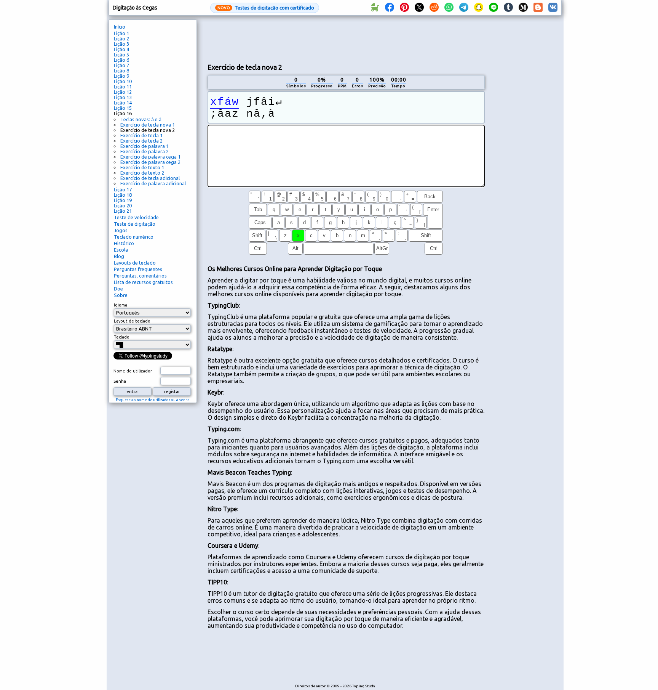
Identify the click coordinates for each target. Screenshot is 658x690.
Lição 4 (121, 49)
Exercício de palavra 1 (144, 146)
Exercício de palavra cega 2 (150, 162)
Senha (119, 381)
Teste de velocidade (136, 217)
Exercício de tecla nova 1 (147, 124)
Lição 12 (123, 92)
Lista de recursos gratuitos (143, 282)
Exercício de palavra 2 (144, 151)
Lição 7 (121, 65)
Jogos (121, 230)
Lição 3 (121, 44)
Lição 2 (121, 38)
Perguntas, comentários (140, 275)
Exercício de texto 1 (142, 167)
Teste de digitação (134, 223)
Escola (121, 249)
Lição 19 (123, 200)
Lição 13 (123, 97)
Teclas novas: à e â (140, 119)
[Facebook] (389, 8)
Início (119, 26)
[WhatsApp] (449, 8)
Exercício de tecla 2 (141, 140)
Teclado (121, 337)
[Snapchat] (478, 8)
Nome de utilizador (132, 371)
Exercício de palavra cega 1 (150, 156)
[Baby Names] (374, 8)
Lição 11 (123, 86)
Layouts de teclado (135, 262)
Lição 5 (121, 54)
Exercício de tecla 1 (141, 135)
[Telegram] (463, 8)
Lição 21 (123, 210)
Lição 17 (123, 189)
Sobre (121, 295)
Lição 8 (121, 70)
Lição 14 (123, 102)
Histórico (124, 243)
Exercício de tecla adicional (150, 178)
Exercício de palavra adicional (153, 183)
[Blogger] (538, 8)
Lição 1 (121, 33)
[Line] (493, 8)
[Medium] (523, 8)
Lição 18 (123, 194)
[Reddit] (434, 8)
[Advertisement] (346, 38)
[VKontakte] (552, 8)
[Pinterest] (404, 8)
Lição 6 (121, 60)
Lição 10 (123, 81)
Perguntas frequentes (138, 269)
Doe (118, 288)
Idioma (120, 305)
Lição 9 (121, 76)
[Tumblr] (508, 8)
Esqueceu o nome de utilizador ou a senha (153, 400)
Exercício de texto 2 (142, 172)
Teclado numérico (133, 236)
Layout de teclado (132, 321)
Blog (119, 256)
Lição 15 (123, 108)
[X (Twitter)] (419, 8)
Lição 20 (123, 205)
